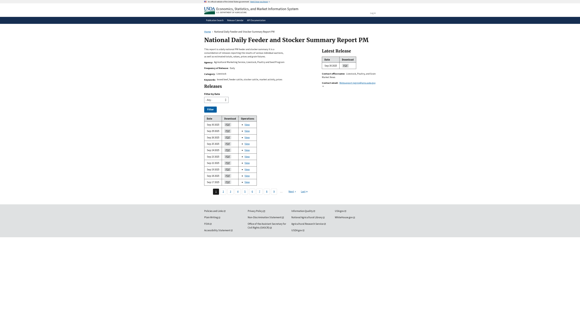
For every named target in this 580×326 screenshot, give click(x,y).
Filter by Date (212, 94)
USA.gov (339, 211)
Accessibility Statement (217, 230)
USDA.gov (296, 230)
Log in (373, 13)
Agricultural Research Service (307, 223)
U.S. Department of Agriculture (231, 12)
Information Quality (302, 211)
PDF (227, 124)
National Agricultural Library (306, 217)
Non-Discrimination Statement (264, 217)
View (247, 124)
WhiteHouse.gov (344, 217)
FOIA (206, 223)
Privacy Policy (255, 211)
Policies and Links (213, 211)
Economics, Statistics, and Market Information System (257, 9)
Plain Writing (211, 217)
